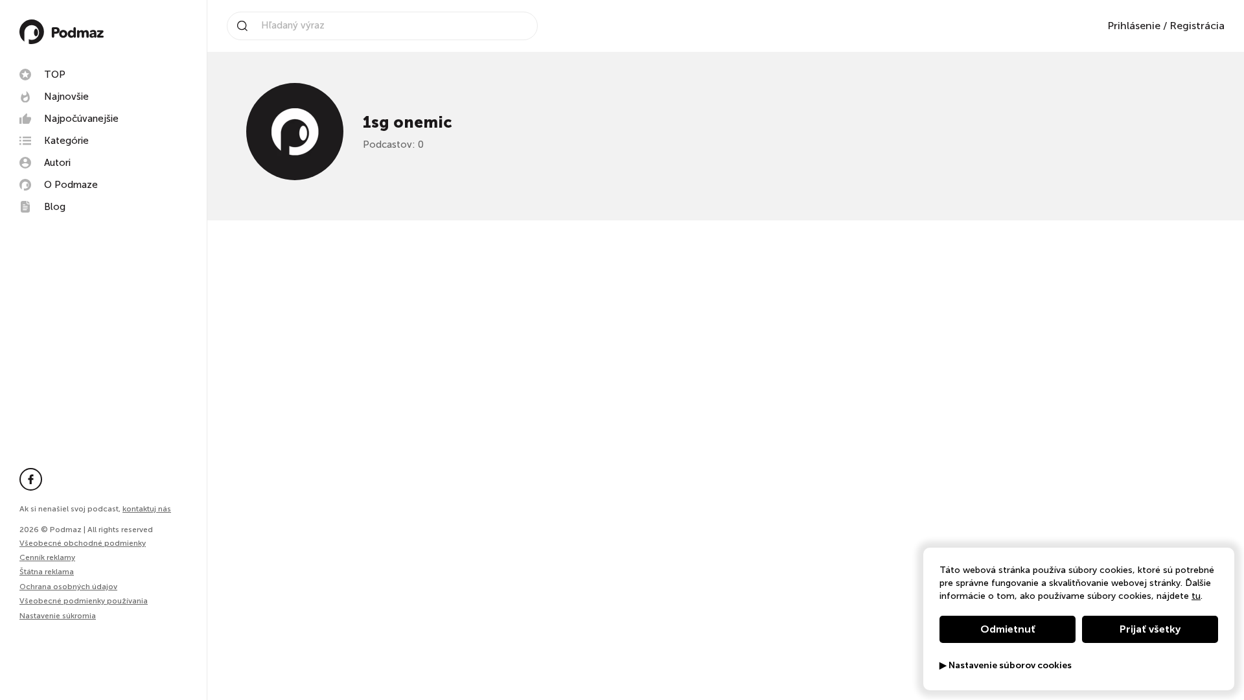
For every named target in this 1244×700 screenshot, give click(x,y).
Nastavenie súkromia (57, 616)
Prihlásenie (1133, 25)
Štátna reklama (46, 571)
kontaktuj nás (146, 508)
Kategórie (66, 140)
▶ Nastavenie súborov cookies (1005, 665)
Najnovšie (66, 96)
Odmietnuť (1007, 629)
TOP (54, 74)
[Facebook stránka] (30, 479)
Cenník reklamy (47, 557)
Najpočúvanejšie (81, 118)
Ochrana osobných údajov (68, 586)
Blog (54, 207)
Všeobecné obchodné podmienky (82, 543)
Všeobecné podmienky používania (83, 600)
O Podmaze (71, 185)
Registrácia (1197, 25)
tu (1196, 595)
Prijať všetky (1150, 629)
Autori (57, 163)
